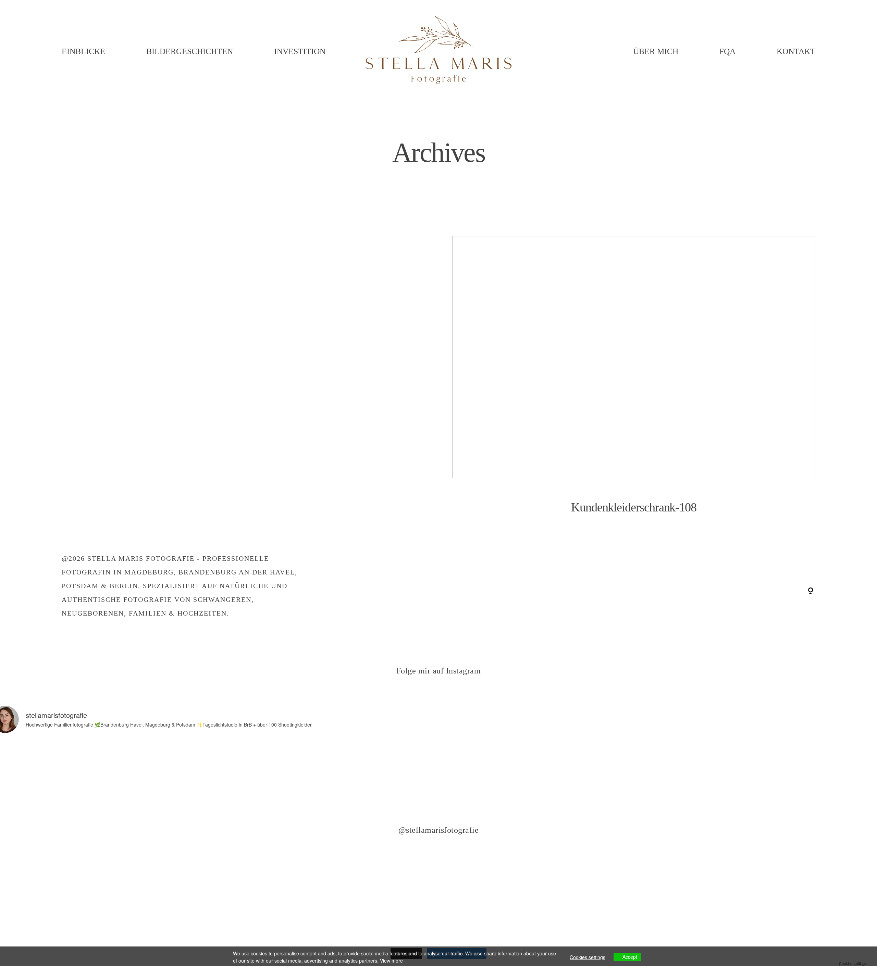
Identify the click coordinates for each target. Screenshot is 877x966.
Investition (299, 51)
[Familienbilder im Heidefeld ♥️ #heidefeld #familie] (618, 892)
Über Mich (655, 51)
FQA (727, 51)
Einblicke (83, 51)
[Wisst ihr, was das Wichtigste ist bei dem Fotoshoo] (259, 790)
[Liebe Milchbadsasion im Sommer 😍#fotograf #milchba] (438, 790)
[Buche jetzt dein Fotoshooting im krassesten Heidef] (618, 790)
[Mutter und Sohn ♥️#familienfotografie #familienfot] (259, 892)
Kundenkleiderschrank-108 (633, 384)
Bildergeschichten (189, 51)
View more (391, 960)
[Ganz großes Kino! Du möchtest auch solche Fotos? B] (438, 892)
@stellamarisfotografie (438, 830)
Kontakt (796, 51)
